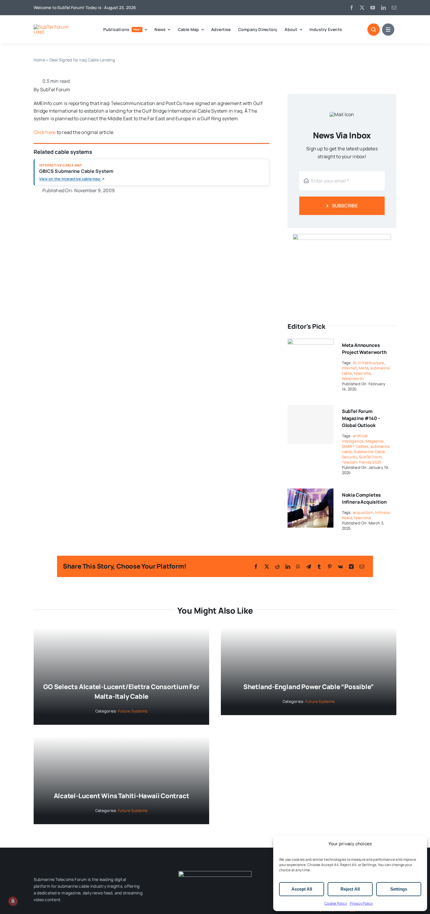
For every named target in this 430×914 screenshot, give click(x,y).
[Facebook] (256, 566)
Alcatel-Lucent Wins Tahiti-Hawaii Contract (121, 795)
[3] (215, 873)
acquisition (363, 512)
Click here (45, 132)
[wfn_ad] (342, 236)
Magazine (374, 441)
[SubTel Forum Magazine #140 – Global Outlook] (310, 424)
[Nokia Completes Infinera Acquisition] (310, 492)
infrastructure (371, 362)
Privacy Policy (361, 903)
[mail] (394, 7)
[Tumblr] (319, 566)
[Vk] (340, 566)
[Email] (362, 566)
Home (39, 60)
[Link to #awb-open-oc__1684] (388, 29)
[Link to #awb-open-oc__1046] (373, 29)
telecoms (362, 373)
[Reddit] (277, 566)
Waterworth (353, 378)
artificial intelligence (355, 438)
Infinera (382, 512)
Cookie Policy (335, 903)
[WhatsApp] (298, 566)
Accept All (301, 889)
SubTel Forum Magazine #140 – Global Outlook (361, 418)
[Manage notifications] (13, 901)
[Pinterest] (329, 566)
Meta (363, 368)
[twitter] (362, 7)
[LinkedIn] (288, 566)
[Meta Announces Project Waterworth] (310, 342)
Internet (349, 368)
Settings (398, 889)
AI (354, 362)
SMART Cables (355, 446)
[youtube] (372, 7)
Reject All (350, 889)
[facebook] (351, 7)
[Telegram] (308, 566)
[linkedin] (383, 7)
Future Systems (132, 711)
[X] (267, 566)
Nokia (347, 517)
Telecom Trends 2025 (362, 462)
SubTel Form (370, 456)
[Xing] (351, 566)
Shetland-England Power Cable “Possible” (308, 686)
